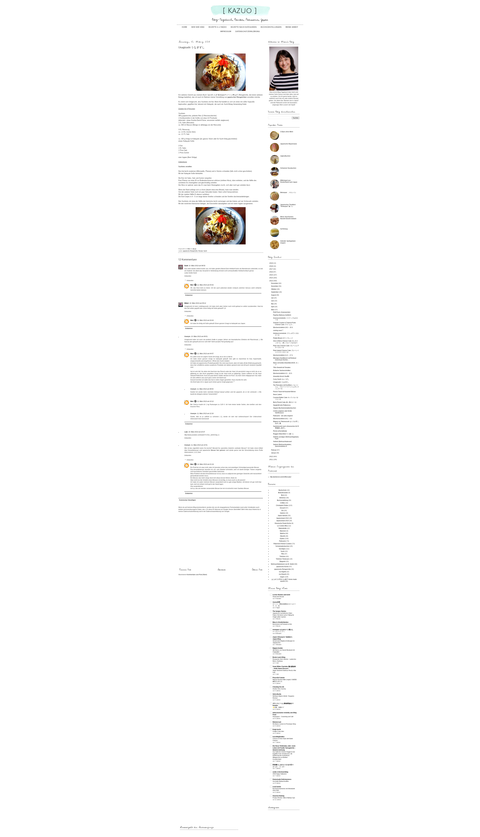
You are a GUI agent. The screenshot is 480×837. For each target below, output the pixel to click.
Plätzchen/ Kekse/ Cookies (283, 544)
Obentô (282, 536)
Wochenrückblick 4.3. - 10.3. (282, 373)
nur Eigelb (282, 572)
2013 (271, 281)
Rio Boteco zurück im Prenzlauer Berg (284, 724)
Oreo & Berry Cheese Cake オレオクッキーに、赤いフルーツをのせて (285, 342)
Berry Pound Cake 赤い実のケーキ (284, 402)
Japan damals (282, 515)
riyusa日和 (276, 602)
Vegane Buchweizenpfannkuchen (284, 408)
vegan (282, 577)
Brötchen (283, 498)
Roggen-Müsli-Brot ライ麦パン (283, 434)
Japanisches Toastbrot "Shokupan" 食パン (288, 205)
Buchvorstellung (282, 500)
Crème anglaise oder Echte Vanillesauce (282, 412)
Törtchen (283, 556)
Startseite (222, 570)
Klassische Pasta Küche (283, 523)
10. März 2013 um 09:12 (198, 303)
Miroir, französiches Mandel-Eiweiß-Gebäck (288, 217)
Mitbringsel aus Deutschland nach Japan (288, 181)
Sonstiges (282, 549)
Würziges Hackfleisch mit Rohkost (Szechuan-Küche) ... (284, 359)
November (275, 286)
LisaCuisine (277, 787)
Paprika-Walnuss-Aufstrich (282, 315)
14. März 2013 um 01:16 (205, 464)
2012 (271, 456)
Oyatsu (282, 538)
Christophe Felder (282, 505)
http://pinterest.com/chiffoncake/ (280, 477)
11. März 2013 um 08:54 (205, 389)
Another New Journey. (279, 689)
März (273, 310)
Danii (186, 266)
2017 (271, 269)
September (275, 292)
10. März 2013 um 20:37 (196, 432)
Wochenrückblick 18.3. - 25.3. (283, 327)
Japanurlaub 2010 (282, 518)
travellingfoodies (278, 737)
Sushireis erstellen (185, 166)
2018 (271, 266)
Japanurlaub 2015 (282, 521)
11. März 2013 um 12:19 (205, 413)
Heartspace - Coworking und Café (283, 716)
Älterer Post (257, 570)
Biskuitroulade (283, 493)
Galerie (282, 513)
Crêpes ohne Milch (286, 132)
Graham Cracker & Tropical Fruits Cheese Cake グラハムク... (284, 323)
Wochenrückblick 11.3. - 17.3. (283, 355)
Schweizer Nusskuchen (288, 168)
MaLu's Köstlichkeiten (280, 622)
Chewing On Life (278, 687)
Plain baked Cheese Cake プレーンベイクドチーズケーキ (286, 351)
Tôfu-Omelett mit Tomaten (281, 367)
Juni (272, 301)
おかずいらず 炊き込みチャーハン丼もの (223, 95)
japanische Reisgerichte (190, 251)
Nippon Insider (278, 648)
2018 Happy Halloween (280, 774)
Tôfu (282, 554)
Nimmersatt (277, 722)
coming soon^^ (278, 330)
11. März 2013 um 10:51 (199, 445)
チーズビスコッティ (279, 631)
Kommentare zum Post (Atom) (197, 574)
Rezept (200, 251)
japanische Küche (282, 566)
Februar (274, 450)
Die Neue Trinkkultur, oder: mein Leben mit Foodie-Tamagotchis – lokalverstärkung (284, 748)
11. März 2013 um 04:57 (205, 353)
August (273, 295)
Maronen (283, 531)
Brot (282, 495)
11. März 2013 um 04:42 (205, 285)
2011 (271, 459)
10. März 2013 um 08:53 (197, 266)
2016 (271, 272)
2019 (271, 263)
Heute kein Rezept (278, 596)
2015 (271, 275)
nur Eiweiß (282, 574)
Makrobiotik (282, 528)
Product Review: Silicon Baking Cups (284, 797)
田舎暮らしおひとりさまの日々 (283, 765)
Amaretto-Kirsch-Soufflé (281, 376)
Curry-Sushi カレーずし (281, 379)
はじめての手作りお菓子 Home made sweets (284, 580)
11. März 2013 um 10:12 (205, 401)
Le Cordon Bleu (282, 526)
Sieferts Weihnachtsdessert (282, 441)
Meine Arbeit (292, 27)
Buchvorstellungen (271, 27)
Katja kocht (277, 729)
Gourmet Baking (278, 796)
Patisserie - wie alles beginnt (283, 416)
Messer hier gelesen (218, 450)
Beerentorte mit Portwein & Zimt (282, 624)
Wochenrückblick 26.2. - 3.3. (282, 419)
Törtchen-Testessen (282, 559)
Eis (283, 510)
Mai (272, 304)
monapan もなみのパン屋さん (283, 630)
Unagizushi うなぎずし (281, 382)
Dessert (282, 508)
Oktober (274, 289)
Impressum (225, 31)
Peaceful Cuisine (279, 678)
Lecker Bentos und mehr (281, 595)
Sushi (205, 251)
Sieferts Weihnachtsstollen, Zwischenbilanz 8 (282, 445)
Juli (272, 298)
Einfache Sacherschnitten (281, 370)
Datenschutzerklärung (247, 31)
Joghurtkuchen (285, 156)
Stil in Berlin (277, 694)
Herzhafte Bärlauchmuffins (281, 781)
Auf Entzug (284, 229)
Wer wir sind (197, 27)
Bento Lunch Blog (279, 657)
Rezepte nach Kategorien (244, 27)
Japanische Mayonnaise (288, 144)
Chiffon (282, 503)
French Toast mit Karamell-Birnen (284, 391)
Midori (186, 303)
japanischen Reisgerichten (236, 97)
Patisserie (282, 541)
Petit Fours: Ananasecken (281, 312)
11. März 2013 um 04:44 (205, 320)
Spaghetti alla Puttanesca (281, 405)
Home (184, 27)
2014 (271, 278)
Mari (192, 285)
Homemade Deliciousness (282, 779)
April (273, 307)
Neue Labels (277, 394)
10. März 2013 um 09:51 (199, 336)
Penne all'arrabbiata (280, 431)
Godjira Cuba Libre (278, 731)
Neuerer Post (185, 570)
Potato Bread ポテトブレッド (283, 338)
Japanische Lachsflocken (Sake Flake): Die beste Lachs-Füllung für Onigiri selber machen (283, 615)
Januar (273, 453)
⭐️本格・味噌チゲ (278, 707)
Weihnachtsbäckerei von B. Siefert (282, 564)
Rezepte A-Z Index (218, 27)
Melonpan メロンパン (288, 192)
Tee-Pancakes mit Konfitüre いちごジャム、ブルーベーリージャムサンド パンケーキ (286, 387)
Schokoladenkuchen (283, 546)
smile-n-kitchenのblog (280, 772)
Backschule (282, 490)
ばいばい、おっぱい (279, 766)
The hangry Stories (279, 611)
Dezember (275, 283)
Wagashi (283, 561)
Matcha (282, 533)
